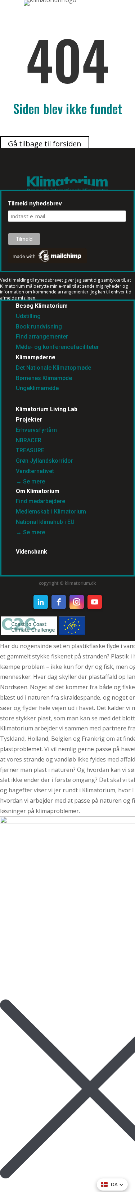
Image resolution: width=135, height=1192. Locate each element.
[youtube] (94, 602)
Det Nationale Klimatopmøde (53, 367)
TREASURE (31, 450)
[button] (112, 1184)
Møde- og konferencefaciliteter (57, 347)
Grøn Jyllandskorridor (44, 460)
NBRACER (28, 440)
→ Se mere (30, 481)
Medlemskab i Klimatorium (51, 511)
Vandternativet (35, 471)
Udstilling (28, 316)
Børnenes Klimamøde (44, 378)
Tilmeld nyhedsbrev (35, 203)
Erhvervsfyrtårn (36, 430)
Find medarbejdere (40, 501)
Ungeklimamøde (37, 388)
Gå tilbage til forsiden (44, 144)
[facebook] (58, 602)
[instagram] (76, 602)
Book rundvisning (39, 326)
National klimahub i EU (45, 522)
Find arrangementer (42, 336)
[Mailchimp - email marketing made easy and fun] (47, 261)
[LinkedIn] (40, 602)
